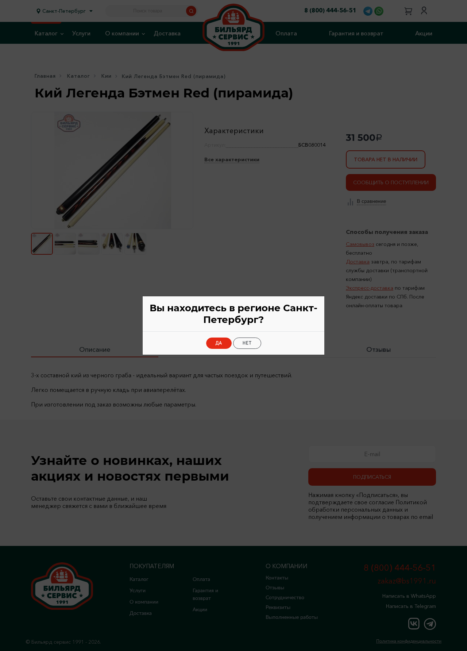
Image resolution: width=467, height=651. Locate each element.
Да (219, 343)
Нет (247, 343)
